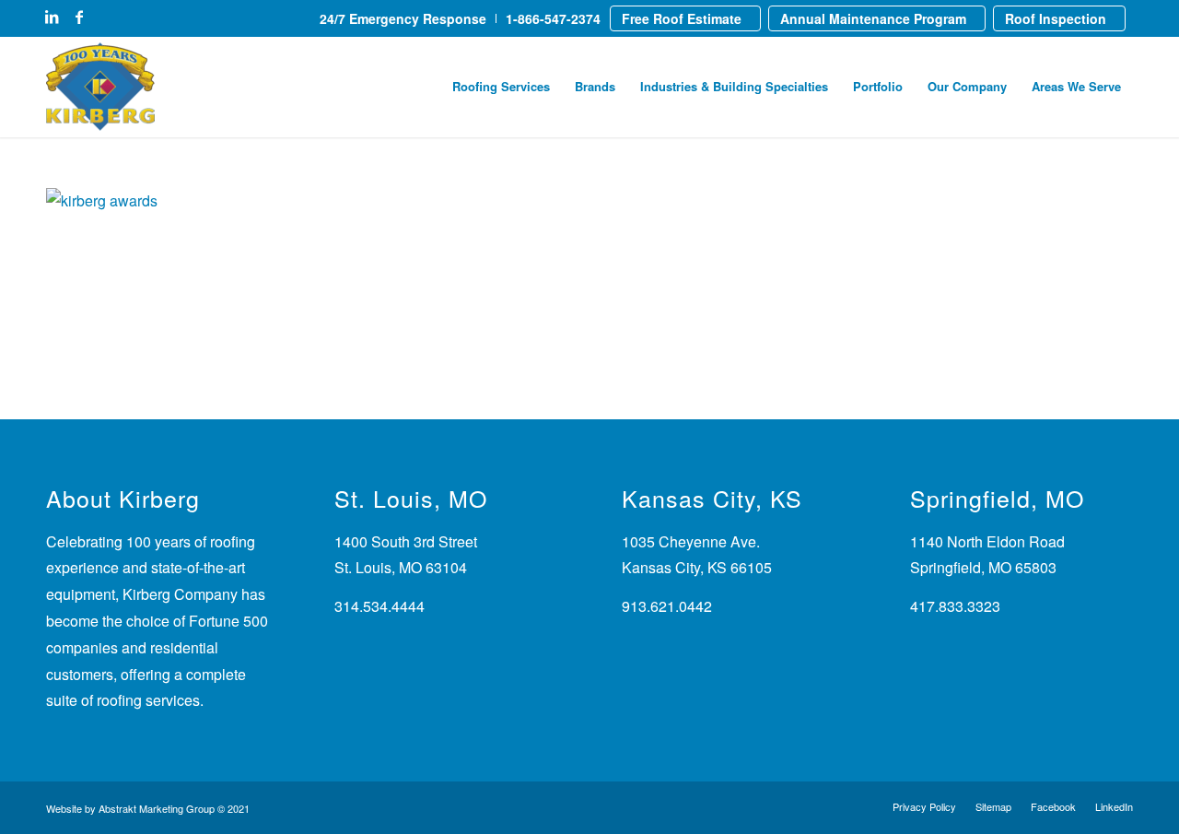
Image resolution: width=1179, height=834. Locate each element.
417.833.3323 (955, 606)
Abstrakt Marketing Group (157, 808)
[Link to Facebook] (79, 16)
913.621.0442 (667, 606)
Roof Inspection (1055, 18)
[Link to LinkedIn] (51, 16)
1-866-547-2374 (553, 18)
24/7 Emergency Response (403, 18)
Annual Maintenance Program (873, 18)
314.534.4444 (379, 606)
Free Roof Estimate (681, 18)
